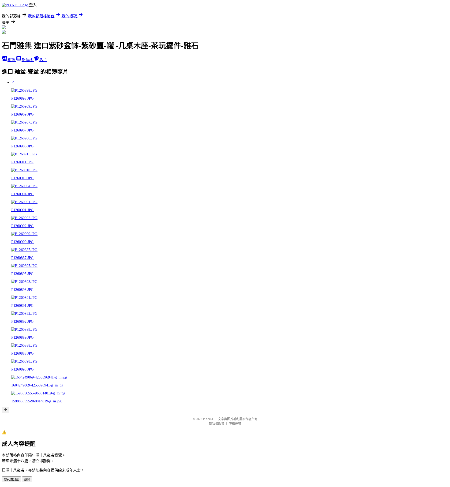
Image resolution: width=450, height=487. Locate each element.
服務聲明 (235, 423)
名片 (43, 60)
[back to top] (5, 410)
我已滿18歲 (11, 479)
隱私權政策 (216, 423)
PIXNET (208, 419)
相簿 (12, 60)
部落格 (28, 60)
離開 (27, 479)
